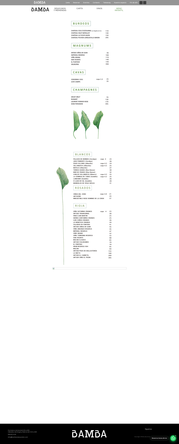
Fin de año (134, 3)
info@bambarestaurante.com (18, 437)
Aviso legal (137, 436)
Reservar (76, 3)
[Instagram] (144, 2)
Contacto (96, 3)
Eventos (86, 3)
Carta (68, 3)
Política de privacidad (146, 436)
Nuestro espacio (120, 3)
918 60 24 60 (12, 434)
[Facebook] (141, 2)
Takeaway (107, 3)
